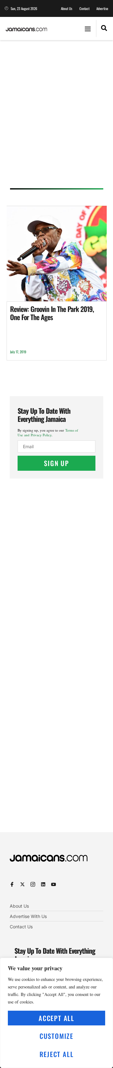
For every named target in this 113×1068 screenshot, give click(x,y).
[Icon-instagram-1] (32, 884)
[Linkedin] (43, 884)
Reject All (57, 1054)
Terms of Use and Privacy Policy (48, 432)
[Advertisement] (56, 116)
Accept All (56, 1018)
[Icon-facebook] (12, 884)
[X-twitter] (22, 884)
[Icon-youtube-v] (53, 884)
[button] (88, 28)
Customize (56, 1036)
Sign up (56, 463)
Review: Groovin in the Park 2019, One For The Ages (52, 313)
